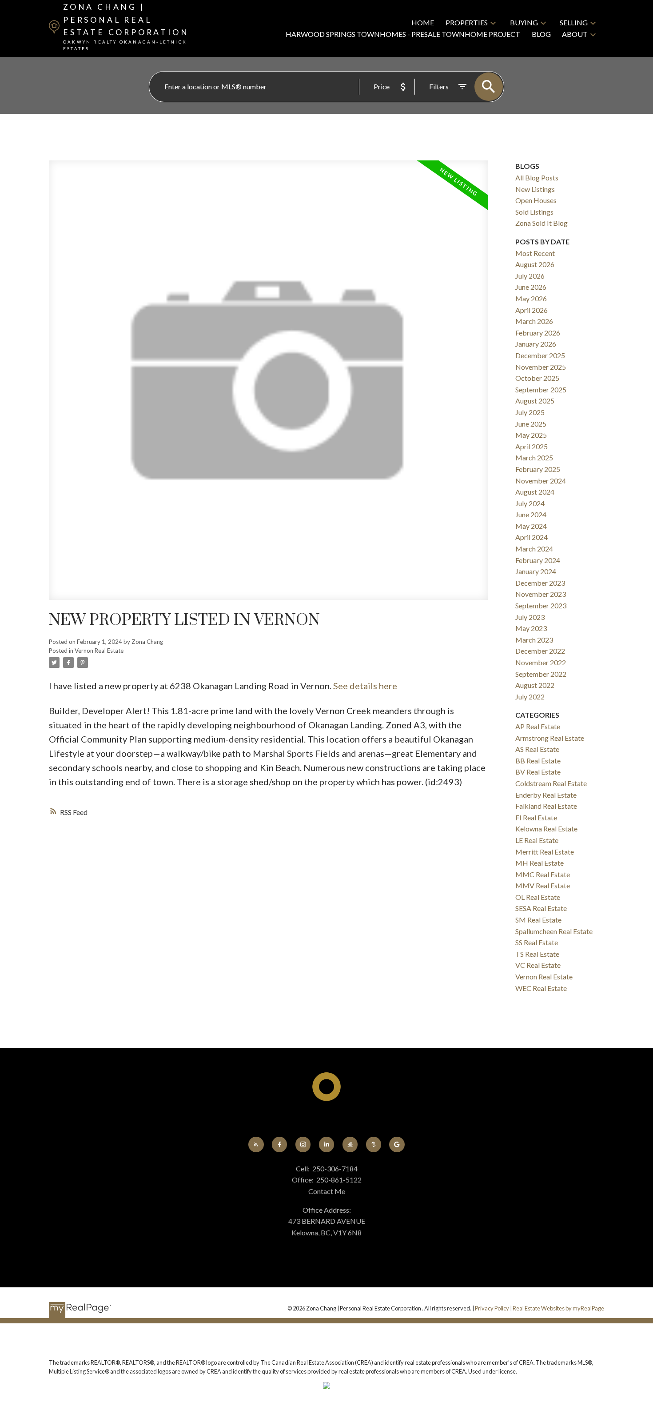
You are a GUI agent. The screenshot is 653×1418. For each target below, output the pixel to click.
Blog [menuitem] (541, 34)
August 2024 (534, 491)
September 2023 (540, 605)
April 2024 (531, 537)
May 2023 (531, 628)
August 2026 (534, 264)
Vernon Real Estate (99, 650)
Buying (524, 22)
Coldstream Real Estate (551, 783)
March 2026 (534, 321)
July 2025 (530, 412)
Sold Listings (534, 212)
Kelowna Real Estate (546, 828)
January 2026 (535, 344)
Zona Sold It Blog (541, 223)
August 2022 (534, 685)
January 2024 (535, 571)
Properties (467, 22)
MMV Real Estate (542, 885)
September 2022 (540, 674)
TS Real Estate (537, 954)
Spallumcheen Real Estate (554, 931)
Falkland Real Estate (546, 806)
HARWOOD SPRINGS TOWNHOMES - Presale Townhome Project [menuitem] (403, 34)
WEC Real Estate (541, 988)
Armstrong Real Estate (549, 738)
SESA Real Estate (541, 908)
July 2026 (530, 276)
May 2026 (531, 298)
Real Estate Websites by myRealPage (558, 1308)
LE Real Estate (536, 840)
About (575, 34)
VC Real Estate (538, 965)
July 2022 (530, 696)
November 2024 (540, 480)
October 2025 (537, 378)
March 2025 (534, 457)
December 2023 (540, 583)
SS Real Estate (536, 942)
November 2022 (540, 662)
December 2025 (540, 355)
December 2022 (540, 651)
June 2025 (530, 423)
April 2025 (531, 446)
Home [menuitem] (422, 22)
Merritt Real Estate (544, 851)
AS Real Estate (537, 749)
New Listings (535, 189)
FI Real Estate (536, 817)
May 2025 (531, 435)
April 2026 (531, 310)
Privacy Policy (492, 1308)
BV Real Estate (538, 771)
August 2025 (534, 400)
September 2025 (540, 389)
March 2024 (534, 548)
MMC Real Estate (542, 874)
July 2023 (530, 617)
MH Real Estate (539, 863)
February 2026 (537, 332)
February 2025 (537, 469)
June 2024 (530, 514)
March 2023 (534, 639)
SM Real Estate (538, 919)
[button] (256, 1144)
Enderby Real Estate (546, 795)
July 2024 (530, 503)
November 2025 (540, 367)
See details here (365, 685)
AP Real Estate (537, 726)
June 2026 (530, 287)
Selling (574, 22)
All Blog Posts (536, 177)
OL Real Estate (537, 897)
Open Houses (536, 200)
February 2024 (537, 560)
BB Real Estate (538, 760)
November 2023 (540, 594)
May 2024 (531, 526)
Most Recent (535, 253)
